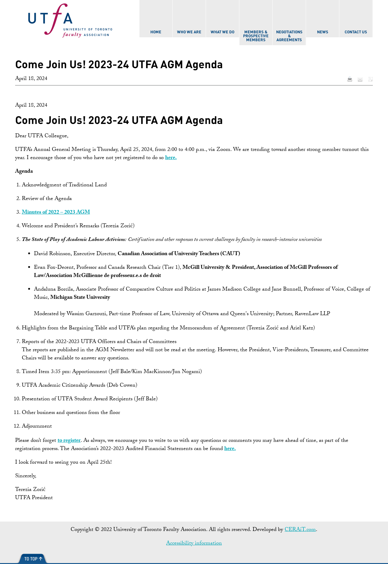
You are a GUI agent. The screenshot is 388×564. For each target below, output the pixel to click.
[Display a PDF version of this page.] (370, 79)
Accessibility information (194, 544)
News (322, 32)
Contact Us (356, 32)
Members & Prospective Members (256, 36)
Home (155, 32)
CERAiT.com (300, 530)
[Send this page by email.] (360, 79)
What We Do (222, 32)
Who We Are (189, 32)
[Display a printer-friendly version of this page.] (349, 79)
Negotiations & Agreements (289, 36)
